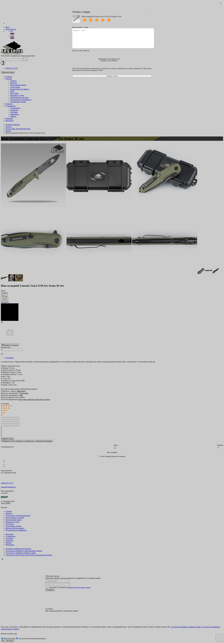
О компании (10, 106)
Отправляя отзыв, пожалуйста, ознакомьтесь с (27, 441)
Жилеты (13, 83)
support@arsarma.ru (8, 487)
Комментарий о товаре (80, 27)
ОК (3, 641)
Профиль (9, 118)
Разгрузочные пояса (18, 85)
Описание (10, 358)
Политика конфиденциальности (18, 549)
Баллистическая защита (19, 89)
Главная (9, 77)
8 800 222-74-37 (12, 68)
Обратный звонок (8, 72)
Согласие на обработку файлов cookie (21, 553)
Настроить (10, 641)
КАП (12, 91)
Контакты (9, 121)
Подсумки (14, 93)
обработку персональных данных (79, 587)
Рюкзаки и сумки (17, 95)
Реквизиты (14, 114)
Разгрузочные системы (19, 97)
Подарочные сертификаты (20, 100)
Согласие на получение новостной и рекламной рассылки (29, 555)
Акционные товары (18, 102)
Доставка (14, 112)
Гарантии (14, 110)
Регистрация (11, 29)
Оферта (13, 116)
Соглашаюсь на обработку (70, 587)
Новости (9, 104)
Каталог (9, 79)
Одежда (13, 81)
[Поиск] (25, 59)
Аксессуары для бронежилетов (18, 516)
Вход (8, 27)
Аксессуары (15, 87)
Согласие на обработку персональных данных (24, 551)
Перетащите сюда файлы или (109, 60)
